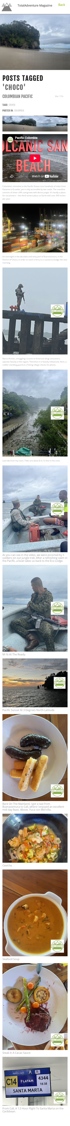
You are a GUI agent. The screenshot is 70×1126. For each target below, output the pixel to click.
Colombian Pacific (17, 96)
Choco (12, 104)
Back (61, 4)
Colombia (19, 110)
